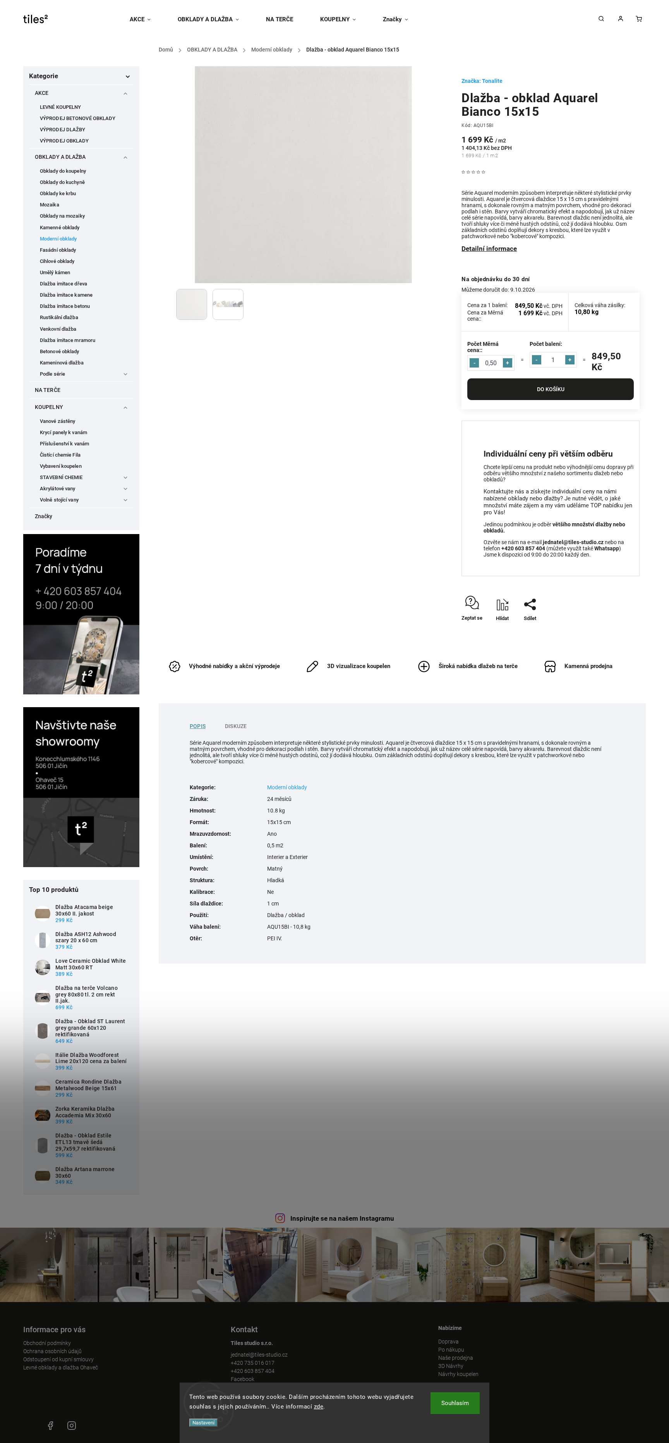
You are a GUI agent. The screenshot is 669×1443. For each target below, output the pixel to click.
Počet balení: (546, 344)
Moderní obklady (58, 239)
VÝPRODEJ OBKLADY (64, 141)
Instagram (71, 1425)
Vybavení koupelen (61, 466)
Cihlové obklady (57, 261)
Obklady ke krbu (58, 193)
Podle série (52, 374)
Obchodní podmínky (47, 1343)
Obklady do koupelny (63, 171)
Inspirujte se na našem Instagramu (342, 1218)
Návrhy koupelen (458, 1374)
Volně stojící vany (59, 500)
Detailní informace (489, 249)
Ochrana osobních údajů (52, 1351)
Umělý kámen (55, 272)
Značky (44, 516)
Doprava (448, 1341)
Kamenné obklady (60, 227)
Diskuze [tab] (236, 726)
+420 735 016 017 (252, 1363)
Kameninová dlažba (62, 363)
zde (319, 1406)
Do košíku (550, 389)
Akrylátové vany (57, 488)
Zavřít (615, 632)
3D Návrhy (450, 1366)
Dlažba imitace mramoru (67, 340)
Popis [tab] (198, 726)
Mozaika (49, 205)
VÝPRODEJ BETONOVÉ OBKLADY (78, 118)
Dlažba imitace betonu (65, 306)
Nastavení (203, 1423)
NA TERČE (47, 390)
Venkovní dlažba (58, 329)
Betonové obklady (59, 351)
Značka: (482, 81)
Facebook (242, 1379)
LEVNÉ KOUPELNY (60, 107)
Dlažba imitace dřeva (63, 284)
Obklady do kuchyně (62, 182)
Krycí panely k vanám (63, 432)
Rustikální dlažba (59, 317)
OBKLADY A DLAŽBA (60, 157)
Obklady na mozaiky (62, 216)
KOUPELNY (49, 407)
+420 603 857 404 (252, 1371)
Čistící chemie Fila (60, 455)
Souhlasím (455, 1403)
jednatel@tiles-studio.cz (259, 1355)
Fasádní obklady (58, 250)
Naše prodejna (455, 1358)
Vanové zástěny (57, 421)
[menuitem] (147, 19)
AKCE (41, 93)
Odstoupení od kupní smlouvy (58, 1359)
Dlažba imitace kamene (66, 295)
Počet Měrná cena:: (483, 347)
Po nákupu (451, 1350)
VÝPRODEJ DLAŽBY (63, 129)
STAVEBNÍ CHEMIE (61, 477)
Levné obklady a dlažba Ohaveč (60, 1367)
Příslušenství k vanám (64, 444)
